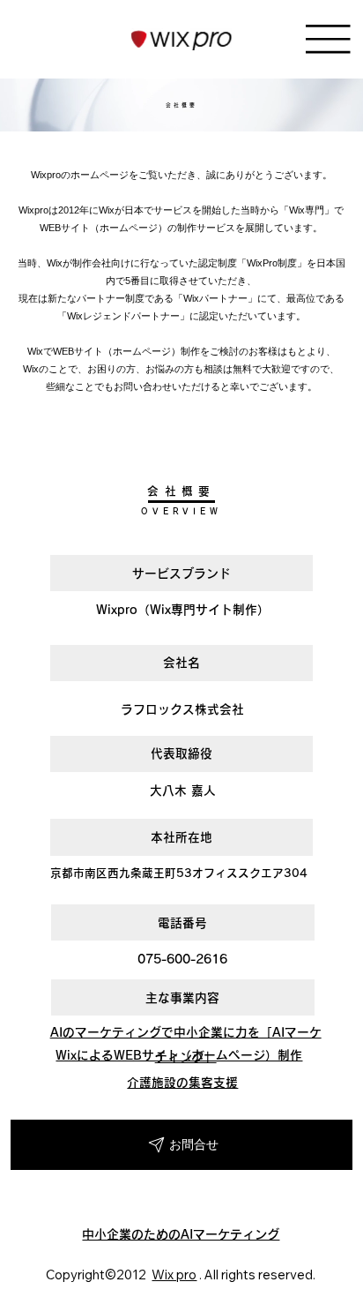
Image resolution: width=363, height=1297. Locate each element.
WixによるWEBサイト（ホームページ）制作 (179, 1055)
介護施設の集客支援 (182, 1082)
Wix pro (174, 1274)
